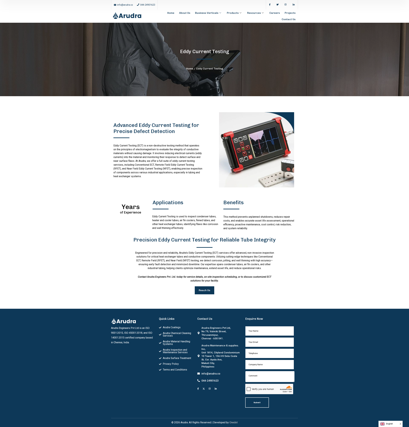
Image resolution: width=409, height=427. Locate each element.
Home (170, 12)
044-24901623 (147, 5)
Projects (290, 12)
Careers (274, 12)
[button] (224, 150)
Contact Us (289, 19)
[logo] (127, 15)
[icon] (269, 5)
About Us (184, 12)
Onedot (233, 422)
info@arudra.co (125, 5)
